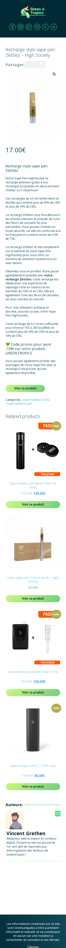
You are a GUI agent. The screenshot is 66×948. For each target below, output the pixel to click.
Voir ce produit (25, 388)
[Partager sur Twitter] (35, 63)
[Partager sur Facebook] (29, 63)
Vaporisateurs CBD (36, 400)
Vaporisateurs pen (19, 404)
